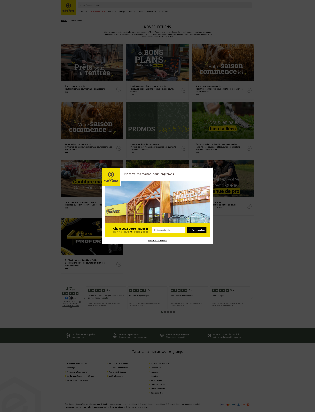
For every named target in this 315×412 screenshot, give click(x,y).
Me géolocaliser (198, 230)
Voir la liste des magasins (157, 241)
